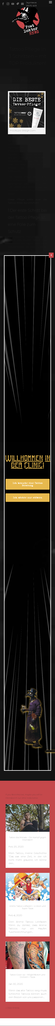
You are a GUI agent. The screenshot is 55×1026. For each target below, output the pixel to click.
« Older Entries (12, 1007)
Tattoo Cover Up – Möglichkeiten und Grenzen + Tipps (27, 975)
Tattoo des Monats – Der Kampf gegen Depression (27, 838)
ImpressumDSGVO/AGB (31, 4)
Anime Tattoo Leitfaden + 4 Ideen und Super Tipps (27, 907)
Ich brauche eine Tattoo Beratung (28, 484)
